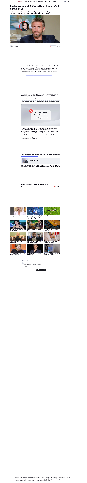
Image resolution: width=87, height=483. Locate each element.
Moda (50, 1)
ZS (12, 45)
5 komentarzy (53, 46)
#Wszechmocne (40, 1)
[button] (65, 1)
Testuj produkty (33, 1)
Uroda (54, 1)
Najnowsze (27, 1)
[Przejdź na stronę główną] (16, 2)
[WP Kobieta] (21, 1)
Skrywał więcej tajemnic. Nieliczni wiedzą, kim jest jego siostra (39, 75)
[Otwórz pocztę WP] (62, 1)
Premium (46, 1)
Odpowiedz (25, 266)
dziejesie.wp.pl (45, 184)
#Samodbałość (40, 165)
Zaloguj (68, 1)
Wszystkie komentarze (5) (40, 269)
